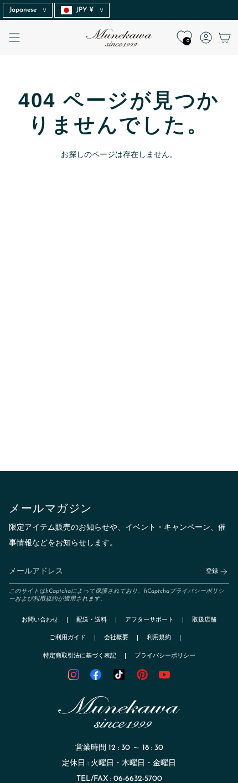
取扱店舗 (204, 620)
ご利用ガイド (67, 638)
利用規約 (45, 599)
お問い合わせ (40, 620)
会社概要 (116, 638)
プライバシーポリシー (164, 656)
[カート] (224, 37)
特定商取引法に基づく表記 (79, 656)
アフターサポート (149, 620)
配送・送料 (91, 620)
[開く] (14, 37)
